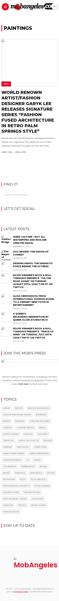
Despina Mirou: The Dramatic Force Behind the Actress (33, 265)
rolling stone (11, 492)
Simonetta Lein (32, 492)
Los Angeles (9, 466)
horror (7, 447)
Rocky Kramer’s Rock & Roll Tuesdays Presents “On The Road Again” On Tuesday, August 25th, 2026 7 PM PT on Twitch (33, 281)
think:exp (8, 505)
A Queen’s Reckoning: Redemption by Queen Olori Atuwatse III (31, 316)
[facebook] (24, 217)
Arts (6, 84)
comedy (7, 427)
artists (19, 408)
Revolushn (9, 479)
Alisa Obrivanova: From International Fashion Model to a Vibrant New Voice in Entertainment (33, 301)
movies (43, 466)
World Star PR (11, 511)
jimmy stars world (13, 453)
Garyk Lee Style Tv (29, 440)
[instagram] (29, 217)
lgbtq (37, 460)
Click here (23, 384)
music (6, 473)
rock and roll (39, 479)
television (37, 498)
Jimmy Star (6, 152)
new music (36, 473)
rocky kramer (42, 486)
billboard (41, 414)
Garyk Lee (8, 440)
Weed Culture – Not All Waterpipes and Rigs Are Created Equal (30, 239)
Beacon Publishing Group (17, 414)
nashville (20, 473)
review (51, 473)
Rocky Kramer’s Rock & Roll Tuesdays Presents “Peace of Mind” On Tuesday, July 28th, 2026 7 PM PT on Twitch (33, 333)
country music (25, 427)
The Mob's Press (20, 591)
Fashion (28, 434)
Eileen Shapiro (11, 434)
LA (28, 460)
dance (42, 427)
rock (23, 479)
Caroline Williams (40, 421)
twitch (22, 505)
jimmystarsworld (39, 453)
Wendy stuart (38, 505)
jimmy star (40, 447)
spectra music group (15, 498)
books (6, 421)
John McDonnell (12, 460)
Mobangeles (28, 466)
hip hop (48, 440)
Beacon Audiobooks (39, 408)
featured (42, 434)
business (20, 421)
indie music (23, 447)
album (6, 408)
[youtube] (34, 217)
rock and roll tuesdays (16, 486)
